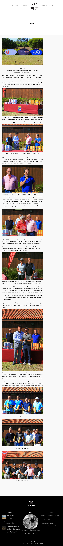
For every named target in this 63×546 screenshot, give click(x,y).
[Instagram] (34, 541)
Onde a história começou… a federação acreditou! (22, 70)
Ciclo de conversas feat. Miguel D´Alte (9, 521)
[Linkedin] (31, 541)
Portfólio (44, 5)
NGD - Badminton (10, 515)
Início (12, 5)
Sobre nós (17, 5)
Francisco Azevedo (28, 72)
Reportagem (22, 68)
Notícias (51, 5)
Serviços (25, 5)
